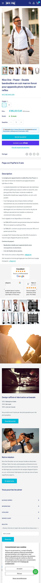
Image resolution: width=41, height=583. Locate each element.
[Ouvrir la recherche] (30, 3)
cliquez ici (28, 254)
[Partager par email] (37, 154)
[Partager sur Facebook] (27, 154)
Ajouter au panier (20, 137)
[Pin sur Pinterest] (30, 154)
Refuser (19, 573)
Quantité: (5, 122)
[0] (37, 3)
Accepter (20, 568)
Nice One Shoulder (8, 95)
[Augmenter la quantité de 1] (21, 122)
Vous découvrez (10, 421)
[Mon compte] (34, 3)
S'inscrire (8, 539)
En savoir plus (9, 481)
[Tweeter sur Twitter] (34, 154)
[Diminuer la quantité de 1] (11, 122)
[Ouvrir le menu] (3, 3)
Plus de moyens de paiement (20, 147)
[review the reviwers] (13, 283)
